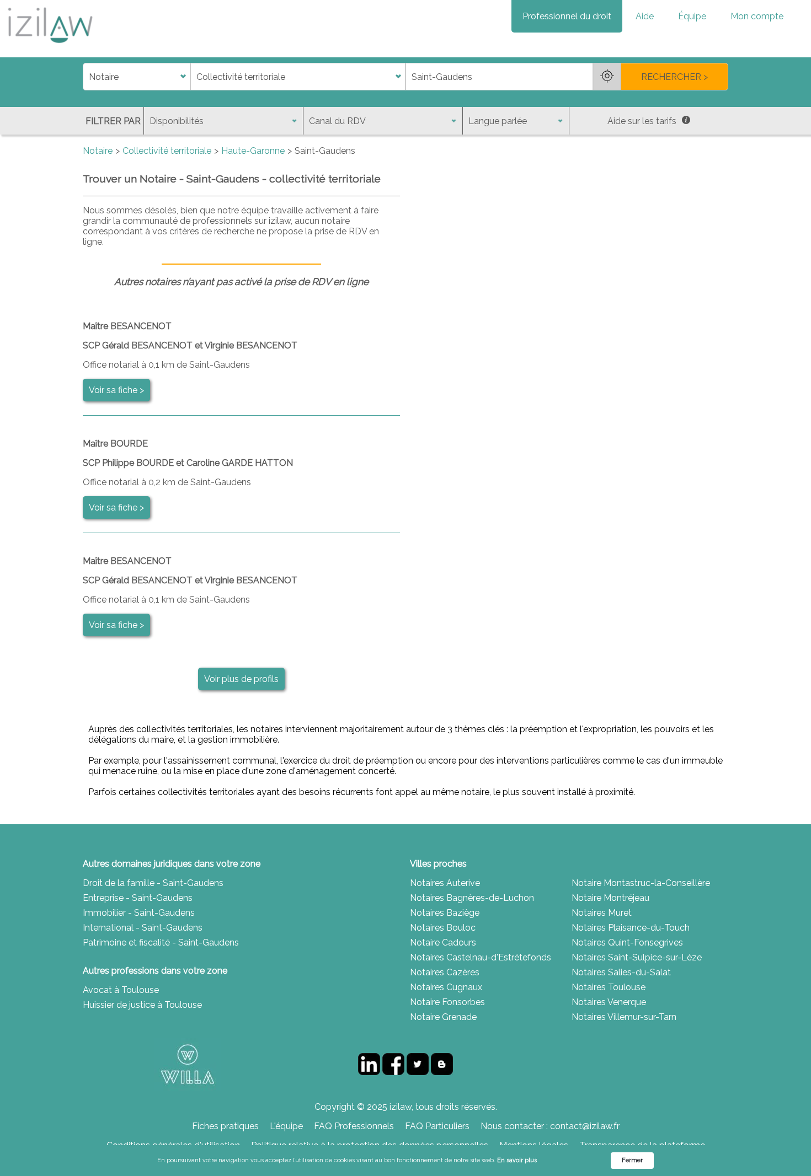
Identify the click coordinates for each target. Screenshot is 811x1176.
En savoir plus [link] (517, 1160)
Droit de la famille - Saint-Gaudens (153, 883)
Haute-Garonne (253, 151)
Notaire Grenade (443, 1017)
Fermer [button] (632, 1160)
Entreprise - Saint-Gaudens (138, 898)
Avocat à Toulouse (121, 990)
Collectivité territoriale (166, 151)
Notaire (98, 151)
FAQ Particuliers (437, 1126)
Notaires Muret (602, 912)
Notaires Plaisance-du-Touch (631, 927)
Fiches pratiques (225, 1126)
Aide (645, 16)
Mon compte (756, 16)
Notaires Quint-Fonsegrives (627, 942)
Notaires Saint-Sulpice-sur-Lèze (637, 957)
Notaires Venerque (609, 1002)
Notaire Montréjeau (610, 898)
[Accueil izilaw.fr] (49, 46)
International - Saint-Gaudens (142, 927)
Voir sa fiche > (116, 390)
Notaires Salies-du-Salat (621, 972)
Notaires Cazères (444, 972)
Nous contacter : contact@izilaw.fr (550, 1126)
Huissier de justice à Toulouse (142, 1005)
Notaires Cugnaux (446, 987)
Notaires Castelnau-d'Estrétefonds (480, 957)
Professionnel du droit (566, 16)
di (86, 77)
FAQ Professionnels (354, 1126)
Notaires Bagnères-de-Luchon (472, 898)
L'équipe (286, 1126)
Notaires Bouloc (443, 927)
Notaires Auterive (445, 883)
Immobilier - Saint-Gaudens (139, 912)
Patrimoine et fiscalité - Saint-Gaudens (161, 942)
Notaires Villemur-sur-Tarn (624, 1017)
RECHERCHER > (674, 77)
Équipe (692, 16)
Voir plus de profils (241, 679)
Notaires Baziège (444, 912)
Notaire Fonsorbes (447, 1002)
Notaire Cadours (443, 942)
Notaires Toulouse (608, 987)
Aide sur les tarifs (641, 121)
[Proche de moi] (607, 76)
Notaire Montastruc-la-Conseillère (641, 883)
